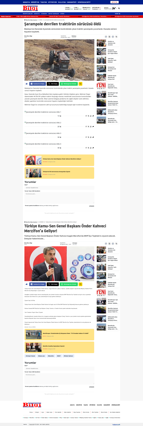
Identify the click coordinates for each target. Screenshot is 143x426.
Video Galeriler (67, 412)
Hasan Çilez (100, 417)
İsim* (26, 185)
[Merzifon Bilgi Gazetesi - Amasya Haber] (32, 405)
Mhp (60, 417)
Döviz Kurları (86, 412)
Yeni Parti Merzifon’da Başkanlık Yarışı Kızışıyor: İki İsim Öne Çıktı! (113, 86)
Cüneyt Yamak (74, 417)
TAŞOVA (43, 2)
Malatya (74, 36)
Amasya (74, 243)
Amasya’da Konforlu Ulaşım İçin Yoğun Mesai (113, 51)
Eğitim (94, 417)
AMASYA (26, 2)
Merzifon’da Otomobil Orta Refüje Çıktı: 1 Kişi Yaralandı (113, 120)
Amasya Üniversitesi (114, 417)
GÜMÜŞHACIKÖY (84, 2)
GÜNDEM (44, 13)
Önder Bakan (44, 417)
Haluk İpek (66, 417)
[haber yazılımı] (116, 424)
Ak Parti (37, 417)
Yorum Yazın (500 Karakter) (32, 191)
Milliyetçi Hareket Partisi (85, 417)
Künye (31, 412)
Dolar (67, 7)
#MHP (59, 356)
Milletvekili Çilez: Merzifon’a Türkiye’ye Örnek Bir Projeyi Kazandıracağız (113, 111)
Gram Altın (87, 7)
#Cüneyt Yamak (30, 356)
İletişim (37, 412)
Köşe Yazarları (76, 412)
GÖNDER (91, 206)
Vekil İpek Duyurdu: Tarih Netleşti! (112, 60)
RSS (26, 424)
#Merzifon (51, 356)
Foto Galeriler (58, 412)
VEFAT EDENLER (53, 13)
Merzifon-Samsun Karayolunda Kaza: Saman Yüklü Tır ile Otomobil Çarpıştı (113, 103)
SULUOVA (62, 2)
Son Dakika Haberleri (115, 412)
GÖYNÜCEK (52, 2)
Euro (76, 7)
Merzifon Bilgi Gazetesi (31, 20)
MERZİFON (35, 2)
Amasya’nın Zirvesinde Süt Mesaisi (112, 68)
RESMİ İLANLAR (28, 13)
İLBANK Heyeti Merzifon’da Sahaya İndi (112, 77)
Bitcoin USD (96, 7)
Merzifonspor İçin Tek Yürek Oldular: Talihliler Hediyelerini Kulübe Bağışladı (113, 94)
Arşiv (42, 412)
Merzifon (75, 244)
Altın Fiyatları (95, 412)
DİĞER (62, 13)
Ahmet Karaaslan (53, 417)
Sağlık (106, 417)
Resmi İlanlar (104, 412)
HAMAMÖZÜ (71, 2)
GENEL (40, 20)
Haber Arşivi (49, 412)
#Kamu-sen (41, 356)
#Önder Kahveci (68, 356)
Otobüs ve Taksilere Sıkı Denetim (111, 43)
